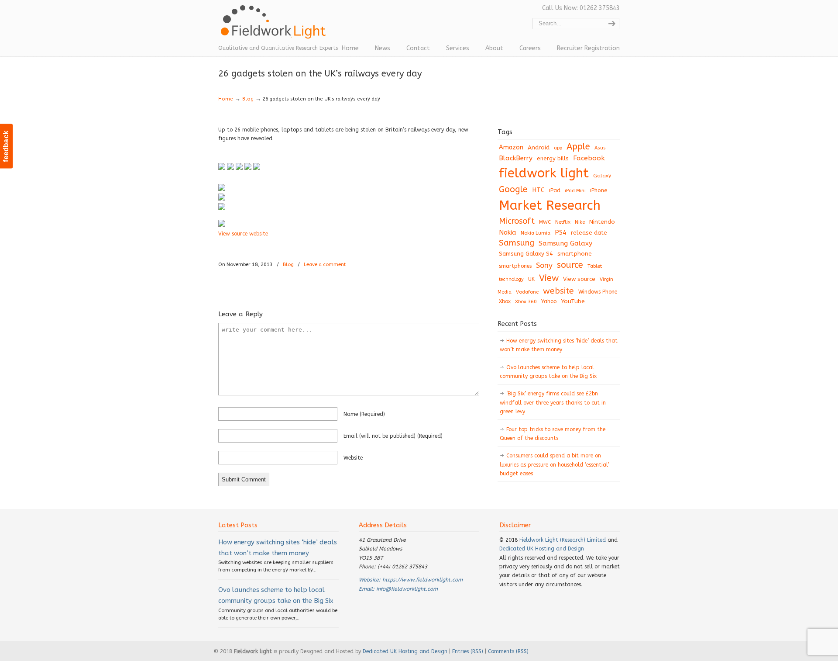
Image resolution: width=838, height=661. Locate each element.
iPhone (599, 190)
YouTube (573, 301)
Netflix (562, 222)
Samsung (516, 243)
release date (589, 232)
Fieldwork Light (275, 26)
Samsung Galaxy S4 (526, 253)
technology (511, 279)
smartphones (515, 266)
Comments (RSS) (508, 651)
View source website (243, 234)
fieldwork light (544, 173)
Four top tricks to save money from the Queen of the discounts (552, 433)
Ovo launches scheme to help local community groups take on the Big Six (548, 371)
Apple (578, 147)
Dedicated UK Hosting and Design (541, 549)
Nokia (507, 232)
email (393, 436)
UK (531, 279)
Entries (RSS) (467, 651)
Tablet (594, 266)
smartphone (574, 253)
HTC (538, 190)
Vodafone (527, 292)
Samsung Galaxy (565, 243)
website (353, 458)
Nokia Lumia (535, 233)
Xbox (505, 301)
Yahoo (548, 301)
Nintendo (602, 221)
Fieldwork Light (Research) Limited (562, 540)
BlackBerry (515, 158)
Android (539, 147)
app (558, 148)
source (570, 265)
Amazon (511, 147)
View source (579, 279)
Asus (600, 148)
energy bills (553, 158)
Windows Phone (597, 292)
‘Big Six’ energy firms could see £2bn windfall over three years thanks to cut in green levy (553, 403)
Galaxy (602, 176)
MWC (545, 222)
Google (513, 189)
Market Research (550, 205)
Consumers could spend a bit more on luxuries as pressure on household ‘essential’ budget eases (554, 465)
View (549, 278)
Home (225, 99)
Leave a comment (325, 264)
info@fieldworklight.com (407, 589)
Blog (248, 99)
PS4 (561, 232)
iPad (554, 190)
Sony (544, 265)
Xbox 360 (526, 301)
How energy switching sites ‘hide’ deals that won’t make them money (559, 345)
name (364, 414)
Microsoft (517, 221)
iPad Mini (575, 191)
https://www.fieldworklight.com (422, 580)
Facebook (588, 158)
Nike (580, 222)
